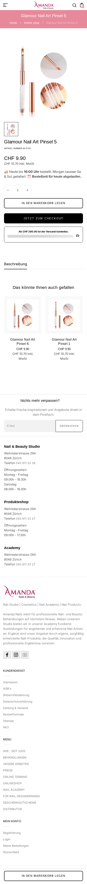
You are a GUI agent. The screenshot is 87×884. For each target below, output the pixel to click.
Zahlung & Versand (15, 708)
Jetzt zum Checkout (43, 218)
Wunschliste (11, 852)
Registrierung (12, 832)
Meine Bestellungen (16, 845)
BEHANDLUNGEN (15, 757)
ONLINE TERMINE (15, 776)
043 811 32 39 (25, 463)
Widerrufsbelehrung (16, 695)
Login (6, 839)
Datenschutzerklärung (17, 701)
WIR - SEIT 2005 (14, 751)
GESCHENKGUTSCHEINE (19, 802)
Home (13, 22)
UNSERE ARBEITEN (16, 764)
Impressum (10, 682)
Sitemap (8, 720)
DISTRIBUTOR (12, 809)
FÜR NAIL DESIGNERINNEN (21, 796)
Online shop (31, 22)
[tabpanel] (12, 129)
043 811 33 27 (25, 518)
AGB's (7, 688)
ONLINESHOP (12, 783)
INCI (6, 727)
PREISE (8, 770)
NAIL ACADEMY (14, 789)
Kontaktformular (13, 714)
